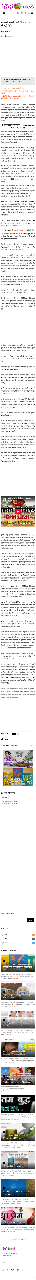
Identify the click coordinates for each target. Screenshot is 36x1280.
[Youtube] (29, 13)
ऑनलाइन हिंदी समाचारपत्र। (13, 1166)
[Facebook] (15, 13)
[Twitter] (22, 13)
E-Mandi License (18, 230)
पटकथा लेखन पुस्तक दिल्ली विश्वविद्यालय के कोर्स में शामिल (17, 996)
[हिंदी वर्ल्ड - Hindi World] (18, 8)
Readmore (15, 978)
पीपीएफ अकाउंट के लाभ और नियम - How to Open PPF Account (16, 1136)
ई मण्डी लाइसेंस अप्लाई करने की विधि (13, 88)
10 (4, 1219)
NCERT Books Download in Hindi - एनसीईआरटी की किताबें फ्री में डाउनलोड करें (17, 97)
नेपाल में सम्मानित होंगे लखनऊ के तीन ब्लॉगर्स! (16, 1024)
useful (7, 18)
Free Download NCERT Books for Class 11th (17, 1193)
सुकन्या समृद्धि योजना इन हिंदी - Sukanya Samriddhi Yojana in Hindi (17, 1052)
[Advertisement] (18, 57)
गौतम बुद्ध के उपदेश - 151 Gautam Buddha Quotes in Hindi (15, 1108)
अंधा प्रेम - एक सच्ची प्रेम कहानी (14, 1222)
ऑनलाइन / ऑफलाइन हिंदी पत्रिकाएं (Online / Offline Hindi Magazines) (17, 1080)
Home (2, 18)
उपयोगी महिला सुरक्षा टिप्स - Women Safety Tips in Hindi (18, 763)
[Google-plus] (18, 13)
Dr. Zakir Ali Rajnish (20, 1240)
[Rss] (25, 13)
